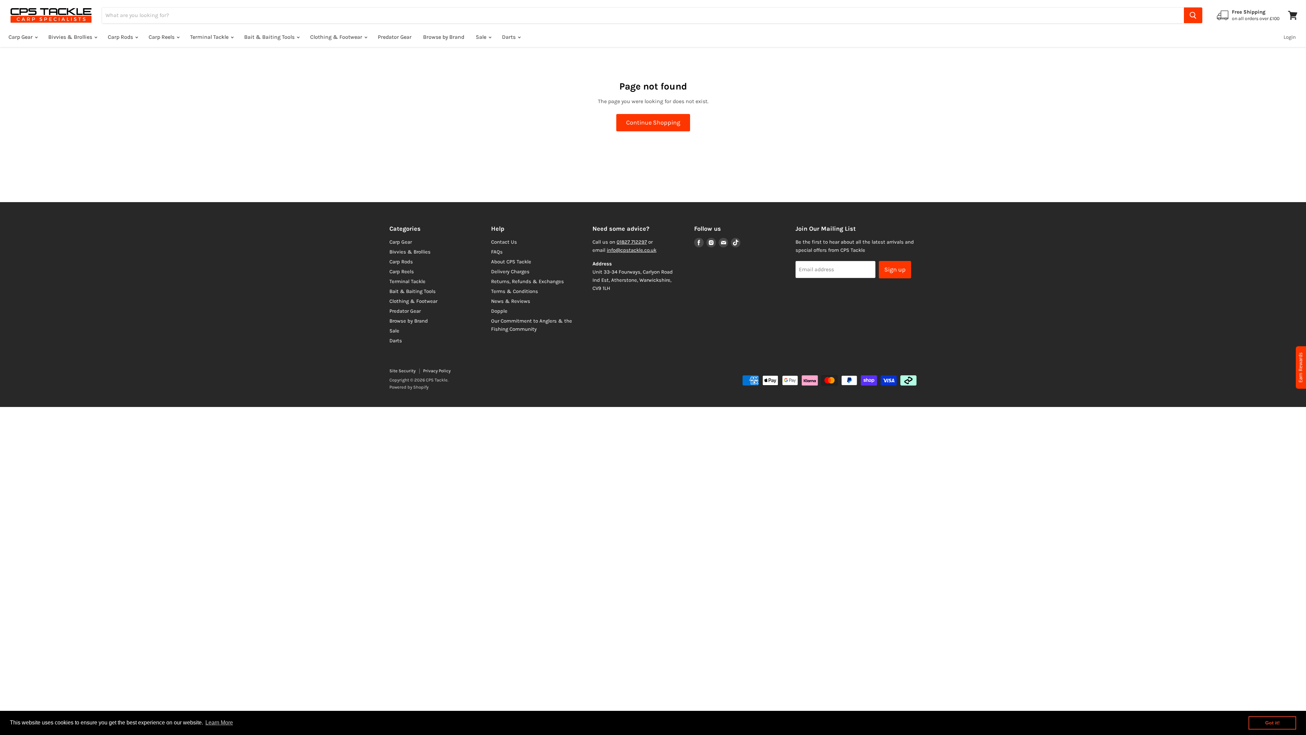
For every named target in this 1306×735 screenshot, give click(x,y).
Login (1290, 37)
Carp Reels (162, 37)
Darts (509, 37)
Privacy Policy (437, 370)
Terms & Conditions (514, 291)
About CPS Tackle (511, 262)
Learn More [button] (219, 722)
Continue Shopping (653, 122)
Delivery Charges (510, 271)
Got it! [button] (1272, 722)
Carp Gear (21, 37)
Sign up (895, 269)
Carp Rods (121, 37)
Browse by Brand (443, 37)
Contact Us (504, 242)
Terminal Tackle (210, 37)
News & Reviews (510, 301)
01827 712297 (632, 242)
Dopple (499, 311)
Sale (482, 37)
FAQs (497, 252)
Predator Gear (395, 37)
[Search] (1193, 15)
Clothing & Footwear (337, 37)
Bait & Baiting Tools (270, 37)
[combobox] (643, 15)
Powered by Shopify (409, 387)
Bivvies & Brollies (71, 37)
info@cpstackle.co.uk (631, 250)
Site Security (402, 370)
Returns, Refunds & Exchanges (527, 281)
